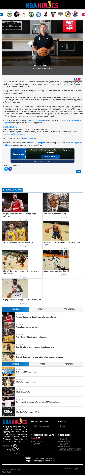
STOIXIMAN (37, 441)
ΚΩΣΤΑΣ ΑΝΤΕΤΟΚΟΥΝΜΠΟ (70, 449)
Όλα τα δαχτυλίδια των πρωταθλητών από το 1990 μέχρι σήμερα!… (38, 402)
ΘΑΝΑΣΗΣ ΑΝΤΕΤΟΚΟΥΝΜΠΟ (65, 445)
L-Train (62, 426)
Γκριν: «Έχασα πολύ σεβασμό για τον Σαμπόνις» (18, 242)
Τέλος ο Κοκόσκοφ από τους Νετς (54, 214)
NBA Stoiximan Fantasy (23, 392)
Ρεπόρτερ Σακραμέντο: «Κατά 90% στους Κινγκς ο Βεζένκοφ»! (36, 317)
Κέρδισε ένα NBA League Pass (26, 372)
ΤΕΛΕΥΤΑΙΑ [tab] (15, 309)
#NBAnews (15, 134)
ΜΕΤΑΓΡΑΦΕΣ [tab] (42, 309)
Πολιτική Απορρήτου (41, 426)
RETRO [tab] (42, 364)
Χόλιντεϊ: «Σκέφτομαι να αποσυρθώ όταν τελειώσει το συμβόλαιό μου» (40, 357)
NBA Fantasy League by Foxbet (26, 382)
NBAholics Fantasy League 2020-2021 (28, 412)
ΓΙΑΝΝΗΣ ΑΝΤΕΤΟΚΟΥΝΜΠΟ (65, 440)
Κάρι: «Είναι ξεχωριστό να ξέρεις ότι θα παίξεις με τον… (35, 347)
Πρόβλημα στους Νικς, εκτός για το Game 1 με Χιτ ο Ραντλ (22, 300)
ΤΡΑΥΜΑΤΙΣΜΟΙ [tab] (69, 309)
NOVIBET (36, 444)
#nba (8, 134)
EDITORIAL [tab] (15, 364)
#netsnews (23, 134)
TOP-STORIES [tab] (69, 364)
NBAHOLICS (6, 472)
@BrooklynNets (11, 127)
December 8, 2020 (30, 138)
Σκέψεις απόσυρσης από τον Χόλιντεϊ (56, 271)
